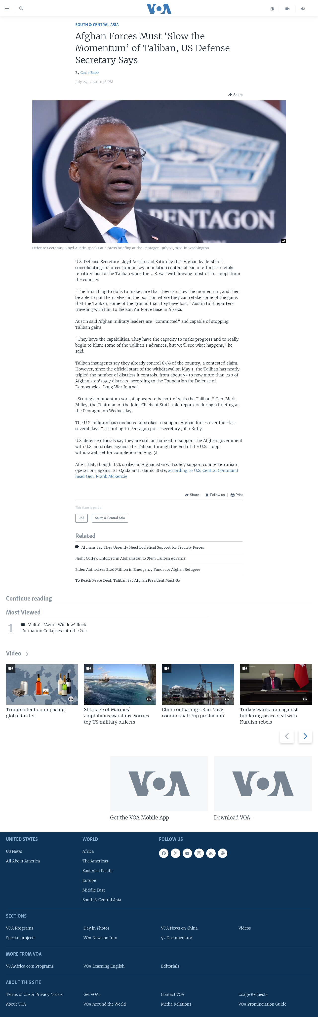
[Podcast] (222, 853)
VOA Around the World (104, 1004)
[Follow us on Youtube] (187, 853)
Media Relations (176, 1004)
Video (13, 654)
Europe (89, 880)
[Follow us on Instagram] (199, 853)
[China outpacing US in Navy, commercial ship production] (198, 684)
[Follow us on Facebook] (163, 853)
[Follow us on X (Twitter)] (175, 853)
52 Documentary (176, 938)
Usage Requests (253, 994)
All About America (23, 861)
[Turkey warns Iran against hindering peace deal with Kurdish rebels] (276, 684)
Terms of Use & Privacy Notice (34, 994)
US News (14, 851)
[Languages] (272, 8)
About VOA (16, 1004)
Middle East (93, 890)
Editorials (170, 966)
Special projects (21, 938)
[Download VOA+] (263, 783)
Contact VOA (172, 994)
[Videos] (287, 8)
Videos (244, 928)
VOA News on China (179, 928)
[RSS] (211, 853)
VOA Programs (19, 928)
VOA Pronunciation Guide (262, 1004)
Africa (88, 851)
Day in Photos (96, 928)
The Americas (95, 861)
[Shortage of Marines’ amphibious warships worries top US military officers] (120, 684)
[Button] (235, 95)
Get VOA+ (92, 994)
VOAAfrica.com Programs (30, 966)
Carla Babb (89, 72)
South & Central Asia (97, 25)
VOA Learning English (103, 966)
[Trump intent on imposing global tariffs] (42, 684)
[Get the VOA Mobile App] (159, 783)
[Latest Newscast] (302, 8)
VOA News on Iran (100, 938)
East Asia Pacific (98, 870)
